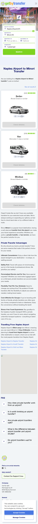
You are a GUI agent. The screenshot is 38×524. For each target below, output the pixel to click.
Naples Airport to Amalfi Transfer (12, 344)
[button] (19, 28)
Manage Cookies (19, 517)
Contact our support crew (13, 476)
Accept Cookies (19, 513)
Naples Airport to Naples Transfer (12, 341)
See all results (29, 87)
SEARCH (19, 52)
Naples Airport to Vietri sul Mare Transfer (12, 348)
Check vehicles (19, 125)
